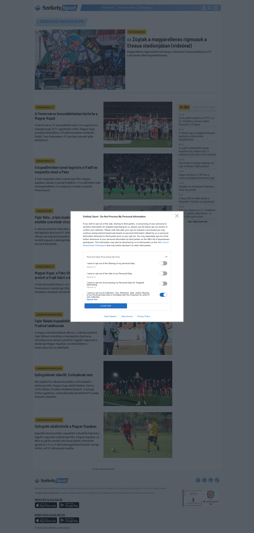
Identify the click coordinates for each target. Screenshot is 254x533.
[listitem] (127, 256)
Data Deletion (110, 316)
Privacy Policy (143, 316)
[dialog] (127, 266)
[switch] (163, 263)
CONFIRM (105, 306)
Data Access (127, 316)
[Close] (178, 217)
